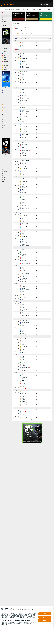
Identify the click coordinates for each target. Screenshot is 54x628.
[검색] (41, 4)
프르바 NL (4, 17)
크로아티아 (17, 23)
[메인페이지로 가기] (10, 5)
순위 (26, 33)
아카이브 (30, 33)
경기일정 (22, 33)
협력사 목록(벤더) (4, 625)
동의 (45, 613)
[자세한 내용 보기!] (32, 43)
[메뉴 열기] (50, 4)
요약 (14, 33)
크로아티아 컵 (4, 21)
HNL (2, 15)
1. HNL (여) (4, 25)
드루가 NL (4, 19)
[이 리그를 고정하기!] (25, 28)
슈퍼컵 (3, 23)
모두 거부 (44, 617)
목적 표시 (44, 620)
